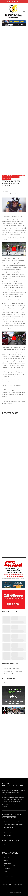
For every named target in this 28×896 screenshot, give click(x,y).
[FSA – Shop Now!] (14, 24)
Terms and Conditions (8, 876)
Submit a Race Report (8, 832)
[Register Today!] (13, 584)
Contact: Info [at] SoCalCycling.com (12, 865)
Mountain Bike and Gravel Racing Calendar (13, 671)
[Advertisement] (14, 730)
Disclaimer (6, 871)
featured (7, 401)
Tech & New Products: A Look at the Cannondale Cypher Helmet (14, 139)
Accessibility (6, 857)
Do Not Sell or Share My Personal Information (12, 884)
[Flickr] (10, 1)
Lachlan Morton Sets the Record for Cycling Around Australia (12, 50)
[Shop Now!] (13, 599)
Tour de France (15, 177)
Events (4, 175)
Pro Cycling (14, 175)
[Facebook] (7, 1)
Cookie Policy (7, 868)
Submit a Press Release (9, 830)
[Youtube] (17, 1)
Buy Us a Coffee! (7, 863)
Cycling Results (7, 682)
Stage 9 (13, 401)
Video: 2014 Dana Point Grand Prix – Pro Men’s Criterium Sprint (12, 157)
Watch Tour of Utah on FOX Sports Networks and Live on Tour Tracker (13, 85)
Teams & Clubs (6, 177)
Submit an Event (7, 835)
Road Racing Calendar (8, 673)
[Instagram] (12, 1)
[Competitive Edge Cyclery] (13, 695)
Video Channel (6, 178)
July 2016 (10, 401)
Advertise (6, 860)
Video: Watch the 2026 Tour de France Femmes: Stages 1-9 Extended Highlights (13, 439)
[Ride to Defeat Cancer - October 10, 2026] (14, 21)
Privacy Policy (7, 874)
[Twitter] (15, 1)
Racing (19, 175)
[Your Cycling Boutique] (13, 710)
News (8, 175)
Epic (4, 401)
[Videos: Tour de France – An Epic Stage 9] (14, 205)
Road (23, 175)
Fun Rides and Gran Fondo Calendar (11, 668)
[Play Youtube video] (14, 249)
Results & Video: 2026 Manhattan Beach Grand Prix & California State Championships (13, 533)
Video (22, 401)
